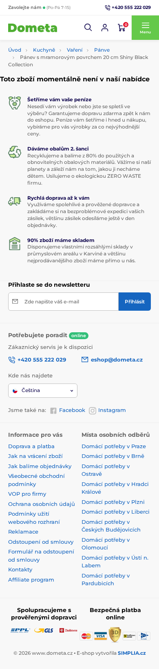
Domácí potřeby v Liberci (116, 511)
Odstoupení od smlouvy (40, 541)
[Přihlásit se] (105, 27)
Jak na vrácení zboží (35, 456)
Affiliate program (31, 579)
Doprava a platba (31, 446)
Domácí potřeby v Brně (113, 456)
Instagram (112, 410)
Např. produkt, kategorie (60, 47)
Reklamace (23, 531)
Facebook (72, 410)
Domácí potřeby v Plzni (113, 502)
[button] (88, 27)
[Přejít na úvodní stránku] (32, 27)
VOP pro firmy (27, 493)
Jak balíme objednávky (39, 466)
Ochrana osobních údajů (41, 504)
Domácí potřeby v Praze (114, 446)
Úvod (14, 50)
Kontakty (20, 569)
